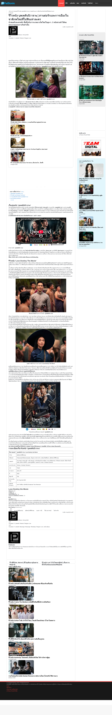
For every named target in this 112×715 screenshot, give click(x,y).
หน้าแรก (11, 11)
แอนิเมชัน (72, 3)
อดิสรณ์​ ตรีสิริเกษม (21, 455)
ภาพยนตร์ (61, 3)
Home (8, 686)
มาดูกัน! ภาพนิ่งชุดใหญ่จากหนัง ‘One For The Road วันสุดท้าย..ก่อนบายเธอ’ (29, 149)
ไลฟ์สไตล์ (90, 3)
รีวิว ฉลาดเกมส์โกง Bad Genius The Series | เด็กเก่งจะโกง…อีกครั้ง (27, 162)
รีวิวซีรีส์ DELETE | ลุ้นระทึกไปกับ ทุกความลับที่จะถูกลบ (26, 639)
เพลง (78, 3)
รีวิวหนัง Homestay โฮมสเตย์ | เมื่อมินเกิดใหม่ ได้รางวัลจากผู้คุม (29, 657)
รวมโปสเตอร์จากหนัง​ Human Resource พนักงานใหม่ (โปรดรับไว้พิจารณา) (33, 676)
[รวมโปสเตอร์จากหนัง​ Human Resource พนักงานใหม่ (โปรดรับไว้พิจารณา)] (21, 674)
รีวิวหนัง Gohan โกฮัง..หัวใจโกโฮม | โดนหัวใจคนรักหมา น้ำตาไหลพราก (32, 620)
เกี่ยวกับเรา (9, 687)
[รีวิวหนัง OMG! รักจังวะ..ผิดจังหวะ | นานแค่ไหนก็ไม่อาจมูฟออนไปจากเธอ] (18, 120)
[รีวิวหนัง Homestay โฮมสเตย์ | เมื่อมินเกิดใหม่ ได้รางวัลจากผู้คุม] (21, 655)
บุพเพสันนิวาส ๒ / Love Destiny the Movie (27, 452)
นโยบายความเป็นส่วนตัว (12, 689)
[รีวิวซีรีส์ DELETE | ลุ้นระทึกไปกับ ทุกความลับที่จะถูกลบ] (21, 637)
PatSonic (20, 34)
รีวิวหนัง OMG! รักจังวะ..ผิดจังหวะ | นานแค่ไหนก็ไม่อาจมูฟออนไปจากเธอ (28, 122)
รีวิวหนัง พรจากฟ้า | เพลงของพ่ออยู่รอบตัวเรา (21, 135)
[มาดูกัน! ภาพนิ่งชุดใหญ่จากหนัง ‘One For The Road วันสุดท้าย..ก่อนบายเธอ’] (18, 147)
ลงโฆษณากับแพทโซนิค (84, 134)
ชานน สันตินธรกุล (18, 510)
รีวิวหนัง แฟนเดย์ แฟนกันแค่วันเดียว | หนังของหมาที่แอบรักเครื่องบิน (31, 583)
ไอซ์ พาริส (56, 510)
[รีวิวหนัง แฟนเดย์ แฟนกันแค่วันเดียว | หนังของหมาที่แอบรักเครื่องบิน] (21, 581)
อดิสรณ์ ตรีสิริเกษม (29, 510)
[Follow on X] (22, 34)
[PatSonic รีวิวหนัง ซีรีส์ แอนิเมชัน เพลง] (8, 3)
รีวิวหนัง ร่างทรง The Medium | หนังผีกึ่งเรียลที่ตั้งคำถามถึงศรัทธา (30, 602)
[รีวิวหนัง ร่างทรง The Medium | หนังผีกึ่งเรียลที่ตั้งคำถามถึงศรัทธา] (21, 600)
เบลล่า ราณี (39, 510)
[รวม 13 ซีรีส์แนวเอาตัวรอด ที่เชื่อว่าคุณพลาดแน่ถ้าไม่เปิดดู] (86, 208)
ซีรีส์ (66, 3)
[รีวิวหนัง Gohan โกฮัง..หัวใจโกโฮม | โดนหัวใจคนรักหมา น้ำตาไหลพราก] (21, 618)
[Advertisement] (36, 49)
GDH (11, 510)
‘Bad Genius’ (61, 250)
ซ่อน (22, 191)
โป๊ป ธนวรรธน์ (47, 510)
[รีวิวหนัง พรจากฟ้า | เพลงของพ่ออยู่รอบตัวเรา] (18, 134)
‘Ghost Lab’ (48, 250)
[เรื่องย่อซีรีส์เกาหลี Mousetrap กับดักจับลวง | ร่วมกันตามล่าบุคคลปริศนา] (86, 241)
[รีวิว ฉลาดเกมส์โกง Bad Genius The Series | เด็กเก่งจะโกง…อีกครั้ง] (18, 161)
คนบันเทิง (83, 3)
